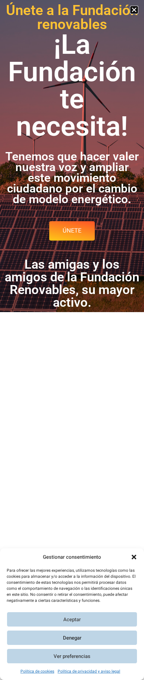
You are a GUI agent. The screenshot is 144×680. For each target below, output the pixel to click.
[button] (134, 557)
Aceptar (72, 619)
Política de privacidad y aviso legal (89, 671)
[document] (72, 340)
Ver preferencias (72, 656)
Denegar (72, 638)
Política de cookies (37, 671)
